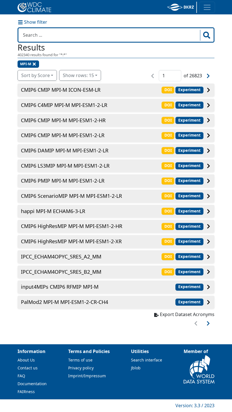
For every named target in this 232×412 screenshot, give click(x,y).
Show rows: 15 (78, 75)
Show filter (35, 22)
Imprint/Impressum (87, 375)
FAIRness (26, 391)
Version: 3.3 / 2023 (194, 405)
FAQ (21, 375)
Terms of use (80, 360)
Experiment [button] (189, 89)
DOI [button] (168, 89)
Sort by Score (35, 75)
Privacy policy (81, 368)
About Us (26, 360)
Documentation (32, 383)
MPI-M (25, 64)
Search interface (146, 360)
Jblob (136, 368)
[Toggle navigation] (207, 7)
